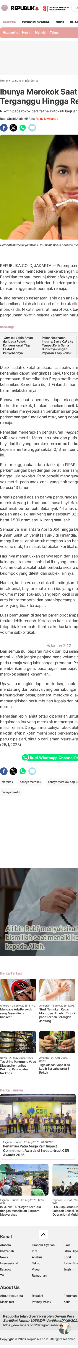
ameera (9, 22)
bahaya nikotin (11, 792)
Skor (66, 1245)
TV (2, 1275)
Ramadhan (39, 1275)
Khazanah (7, 1251)
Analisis (37, 1257)
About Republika (11, 1295)
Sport (67, 1257)
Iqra (34, 1251)
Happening (11, 32)
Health (26, 32)
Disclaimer (7, 1302)
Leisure (16, 80)
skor (60, 22)
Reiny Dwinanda (47, 118)
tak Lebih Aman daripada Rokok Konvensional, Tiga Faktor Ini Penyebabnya (18, 345)
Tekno (54, 32)
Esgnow (5, 1269)
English (68, 1269)
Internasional (9, 1263)
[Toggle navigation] (4, 7)
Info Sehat (31, 80)
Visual (36, 1269)
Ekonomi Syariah (36, 22)
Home (4, 80)
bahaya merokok (30, 782)
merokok (7, 782)
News (4, 1257)
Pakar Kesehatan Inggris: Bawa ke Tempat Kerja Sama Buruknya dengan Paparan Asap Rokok (57, 345)
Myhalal (40, 32)
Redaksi (37, 1295)
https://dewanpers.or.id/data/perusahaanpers (35, 1325)
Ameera (5, 1245)
